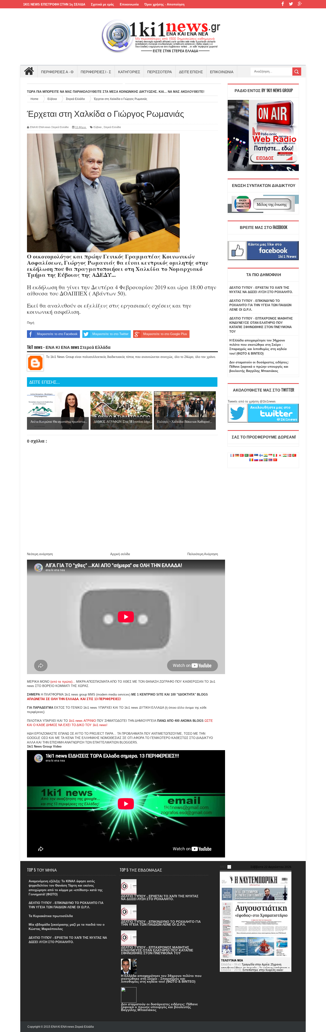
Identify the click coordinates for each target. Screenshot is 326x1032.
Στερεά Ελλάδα (112, 127)
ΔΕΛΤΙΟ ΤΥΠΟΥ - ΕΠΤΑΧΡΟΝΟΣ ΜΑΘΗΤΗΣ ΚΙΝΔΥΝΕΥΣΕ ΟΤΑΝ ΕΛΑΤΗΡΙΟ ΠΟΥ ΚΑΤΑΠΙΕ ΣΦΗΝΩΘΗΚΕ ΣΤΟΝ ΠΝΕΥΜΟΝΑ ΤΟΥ (157, 950)
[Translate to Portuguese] (294, 455)
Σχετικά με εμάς (102, 4)
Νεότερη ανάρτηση (40, 554)
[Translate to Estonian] (256, 455)
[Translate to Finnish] (261, 455)
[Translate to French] (232, 455)
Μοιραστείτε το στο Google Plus (165, 334)
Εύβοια (97, 127)
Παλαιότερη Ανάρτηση (202, 554)
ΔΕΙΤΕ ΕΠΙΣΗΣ (191, 71)
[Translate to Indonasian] (270, 455)
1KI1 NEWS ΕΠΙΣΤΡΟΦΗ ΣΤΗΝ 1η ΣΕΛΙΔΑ (54, 4)
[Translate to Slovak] (261, 460)
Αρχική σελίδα (120, 554)
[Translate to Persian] (285, 455)
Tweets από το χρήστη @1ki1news (252, 401)
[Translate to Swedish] (266, 460)
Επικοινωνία (129, 4)
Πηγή (30, 323)
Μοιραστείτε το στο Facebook (57, 334)
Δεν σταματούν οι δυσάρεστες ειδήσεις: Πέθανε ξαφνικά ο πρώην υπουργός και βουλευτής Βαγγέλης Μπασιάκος (259, 367)
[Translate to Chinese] (251, 455)
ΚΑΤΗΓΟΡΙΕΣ (129, 71)
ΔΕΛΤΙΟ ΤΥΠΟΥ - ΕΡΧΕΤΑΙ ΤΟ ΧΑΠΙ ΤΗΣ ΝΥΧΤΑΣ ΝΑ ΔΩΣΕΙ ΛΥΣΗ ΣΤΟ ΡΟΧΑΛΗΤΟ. (159, 897)
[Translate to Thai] (270, 460)
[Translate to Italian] (275, 455)
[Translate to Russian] (256, 460)
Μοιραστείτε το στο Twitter (110, 334)
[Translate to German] (237, 455)
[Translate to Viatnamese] (275, 460)
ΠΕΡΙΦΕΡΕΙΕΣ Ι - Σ (96, 71)
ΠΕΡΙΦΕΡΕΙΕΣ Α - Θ (57, 71)
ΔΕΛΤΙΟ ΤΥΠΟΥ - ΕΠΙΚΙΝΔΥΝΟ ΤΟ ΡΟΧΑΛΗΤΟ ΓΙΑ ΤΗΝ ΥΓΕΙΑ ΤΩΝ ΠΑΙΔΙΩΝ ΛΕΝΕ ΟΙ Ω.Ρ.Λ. (260, 305)
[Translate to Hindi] (266, 455)
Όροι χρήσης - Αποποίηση (164, 4)
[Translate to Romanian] (251, 460)
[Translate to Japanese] (280, 455)
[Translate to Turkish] (242, 455)
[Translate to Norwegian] (289, 455)
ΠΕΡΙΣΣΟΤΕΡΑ (159, 71)
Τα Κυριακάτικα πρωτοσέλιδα (51, 916)
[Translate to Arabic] (246, 455)
